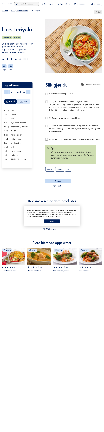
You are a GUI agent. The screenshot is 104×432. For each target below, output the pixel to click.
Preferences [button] (59, 216)
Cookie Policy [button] (67, 214)
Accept (52, 221)
